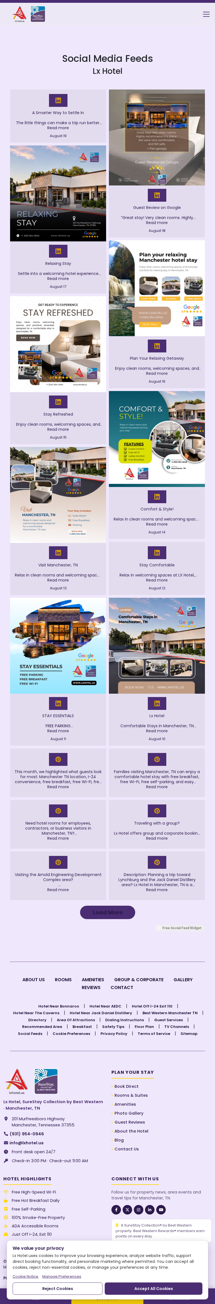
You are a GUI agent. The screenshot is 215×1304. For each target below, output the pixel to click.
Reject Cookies (57, 1288)
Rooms (63, 979)
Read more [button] (58, 127)
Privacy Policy (114, 1033)
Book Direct (126, 1086)
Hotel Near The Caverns (36, 1013)
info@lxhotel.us (5, 1143)
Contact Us (126, 1149)
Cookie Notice (25, 1276)
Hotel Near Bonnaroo (58, 1006)
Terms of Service (154, 1033)
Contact (122, 987)
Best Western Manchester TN (170, 1013)
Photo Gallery (129, 1113)
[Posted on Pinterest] (58, 759)
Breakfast (82, 1026)
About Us (33, 979)
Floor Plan (144, 1026)
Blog (119, 1140)
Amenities (93, 979)
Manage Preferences (61, 1276)
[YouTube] (161, 1209)
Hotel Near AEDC (105, 1006)
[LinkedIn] (150, 1209)
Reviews (91, 987)
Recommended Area (42, 1026)
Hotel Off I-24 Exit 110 (152, 1006)
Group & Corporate (138, 979)
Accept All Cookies (153, 1288)
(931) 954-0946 (5, 1134)
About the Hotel (131, 1131)
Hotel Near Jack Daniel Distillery (101, 1013)
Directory (37, 1020)
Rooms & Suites (131, 1095)
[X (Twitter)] (127, 1209)
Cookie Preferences (71, 1033)
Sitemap (189, 1033)
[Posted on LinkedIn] (58, 100)
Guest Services (168, 1020)
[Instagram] (138, 1209)
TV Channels (176, 1026)
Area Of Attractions (76, 1020)
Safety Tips (113, 1026)
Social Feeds (30, 1033)
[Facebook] (116, 1209)
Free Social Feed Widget (182, 928)
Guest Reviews (129, 1122)
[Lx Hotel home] (31, 1081)
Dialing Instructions (124, 1020)
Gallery (183, 979)
